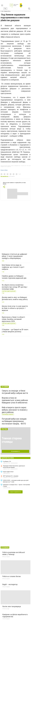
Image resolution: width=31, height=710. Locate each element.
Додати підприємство (15, 491)
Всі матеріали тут (15, 451)
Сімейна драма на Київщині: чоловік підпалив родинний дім (14, 277)
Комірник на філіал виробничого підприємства (15, 615)
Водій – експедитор (9, 584)
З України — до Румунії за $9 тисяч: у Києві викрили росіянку (15, 330)
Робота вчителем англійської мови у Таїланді (13, 553)
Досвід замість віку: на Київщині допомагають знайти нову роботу (15, 298)
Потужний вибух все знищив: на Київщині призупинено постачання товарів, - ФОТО (14, 421)
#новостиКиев (4, 170)
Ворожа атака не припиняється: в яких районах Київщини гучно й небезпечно (15, 400)
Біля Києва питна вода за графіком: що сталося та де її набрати (13, 267)
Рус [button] (5, 8)
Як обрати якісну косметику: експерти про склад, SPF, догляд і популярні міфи (14, 287)
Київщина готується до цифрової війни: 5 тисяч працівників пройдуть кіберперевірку (14, 256)
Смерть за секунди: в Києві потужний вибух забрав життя (15, 391)
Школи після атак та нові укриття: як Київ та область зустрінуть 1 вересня (15, 308)
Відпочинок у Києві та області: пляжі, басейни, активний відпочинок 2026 (13, 319)
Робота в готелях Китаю (11, 576)
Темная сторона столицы (12, 440)
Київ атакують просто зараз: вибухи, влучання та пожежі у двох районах (14, 409)
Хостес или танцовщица (11, 606)
